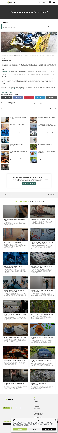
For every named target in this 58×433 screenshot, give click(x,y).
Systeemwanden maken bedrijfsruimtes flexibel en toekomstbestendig (42, 291)
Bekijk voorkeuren (48, 429)
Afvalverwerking (4, 22)
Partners (35, 403)
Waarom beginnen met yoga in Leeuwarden (18, 124)
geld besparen (42, 103)
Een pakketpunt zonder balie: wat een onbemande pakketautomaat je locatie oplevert (42, 243)
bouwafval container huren (17, 88)
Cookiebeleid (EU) (37, 406)
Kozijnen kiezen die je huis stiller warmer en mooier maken (42, 338)
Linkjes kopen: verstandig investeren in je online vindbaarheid (38, 414)
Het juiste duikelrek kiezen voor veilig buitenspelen (42, 314)
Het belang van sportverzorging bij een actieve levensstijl (14, 384)
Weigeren (34, 429)
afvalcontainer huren (15, 103)
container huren (6, 71)
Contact (35, 404)
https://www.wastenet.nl (6, 92)
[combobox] (43, 2)
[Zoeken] (50, 2)
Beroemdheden (37, 408)
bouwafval (29, 103)
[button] (55, 420)
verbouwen (48, 103)
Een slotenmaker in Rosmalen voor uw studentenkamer (39, 384)
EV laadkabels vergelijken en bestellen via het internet (41, 361)
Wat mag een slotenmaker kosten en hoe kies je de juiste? (15, 220)
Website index (36, 411)
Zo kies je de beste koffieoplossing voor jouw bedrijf (15, 337)
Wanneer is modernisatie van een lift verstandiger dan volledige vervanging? (42, 267)
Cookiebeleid (31, 431)
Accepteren (20, 429)
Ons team (36, 401)
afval (9, 103)
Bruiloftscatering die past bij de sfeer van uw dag (14, 360)
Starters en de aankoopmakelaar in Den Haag (46, 117)
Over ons (35, 399)
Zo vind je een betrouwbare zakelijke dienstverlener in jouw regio (15, 315)
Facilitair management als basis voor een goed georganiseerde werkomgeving (14, 291)
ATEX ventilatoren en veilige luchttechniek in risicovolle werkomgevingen (13, 267)
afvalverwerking (23, 103)
